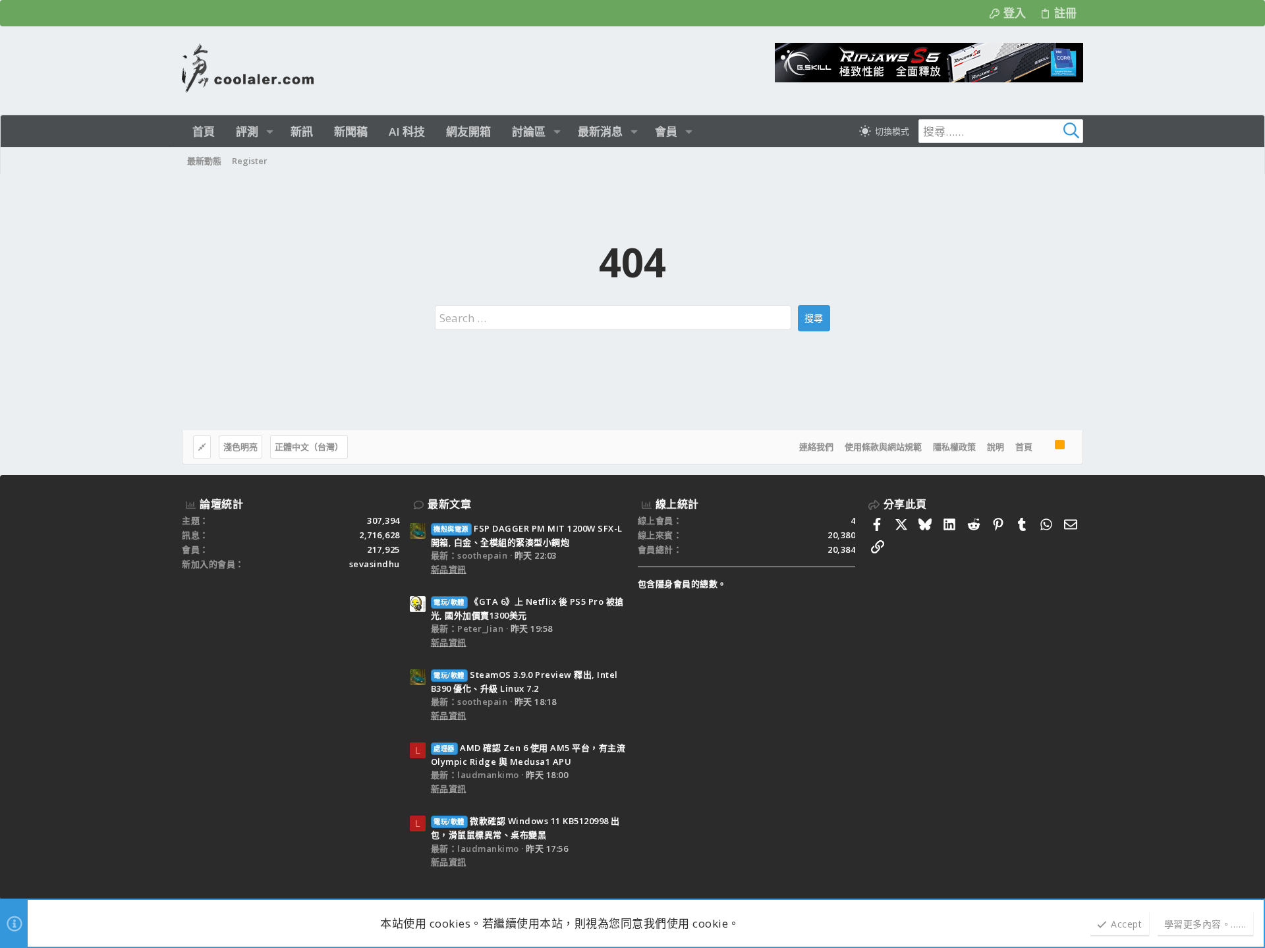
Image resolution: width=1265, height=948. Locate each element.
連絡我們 (816, 447)
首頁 (1023, 447)
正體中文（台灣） (309, 447)
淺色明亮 (240, 447)
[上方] (1044, 447)
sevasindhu (374, 564)
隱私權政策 (954, 447)
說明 (995, 447)
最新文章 (449, 504)
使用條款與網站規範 (883, 447)
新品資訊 (448, 569)
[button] (270, 131)
